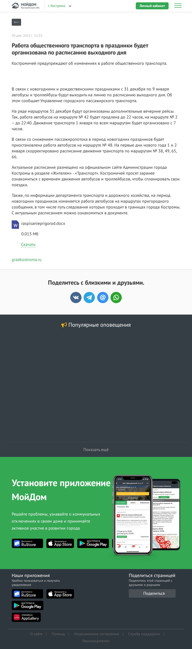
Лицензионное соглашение (96, 633)
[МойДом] (26, 6)
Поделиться (154, 593)
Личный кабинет (152, 6)
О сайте (36, 633)
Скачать (28, 244)
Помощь (58, 633)
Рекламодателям (96, 640)
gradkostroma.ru (27, 259)
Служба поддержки (144, 633)
